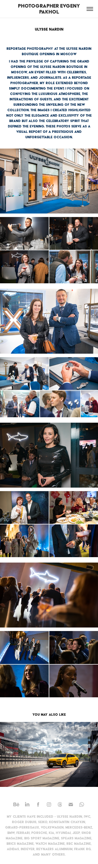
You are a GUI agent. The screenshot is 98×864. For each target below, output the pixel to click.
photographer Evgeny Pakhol (49, 9)
